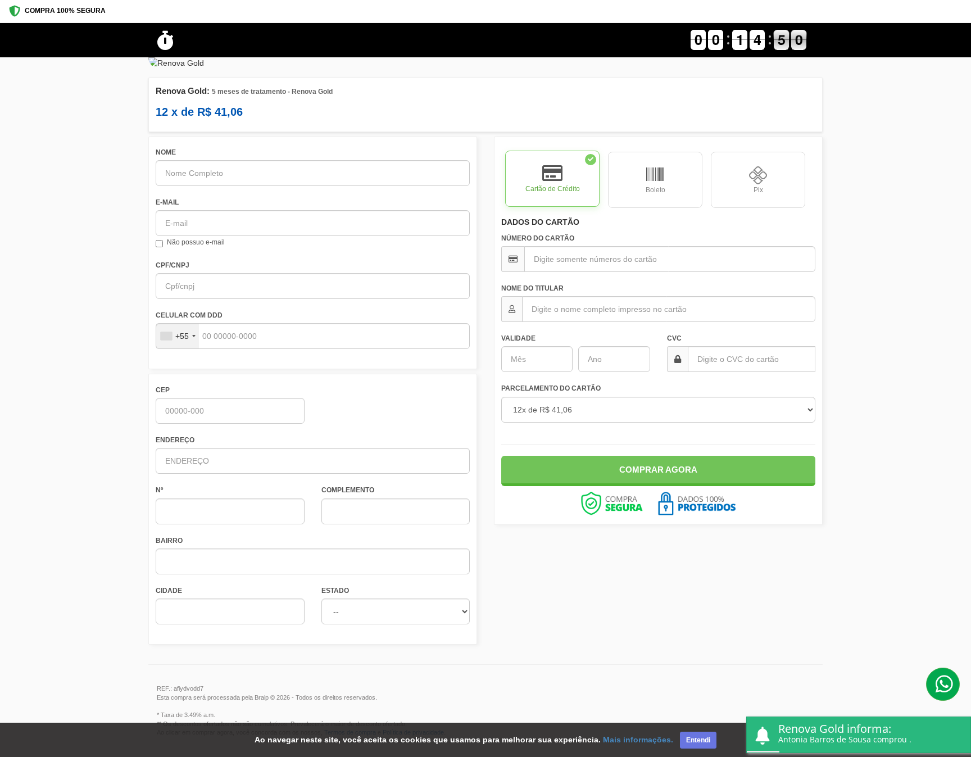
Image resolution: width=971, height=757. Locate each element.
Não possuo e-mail (196, 242)
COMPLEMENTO (347, 490)
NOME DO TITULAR (532, 288)
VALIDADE (518, 338)
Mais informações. (638, 739)
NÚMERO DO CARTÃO (537, 238)
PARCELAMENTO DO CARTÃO (551, 388)
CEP (163, 390)
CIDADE (169, 591)
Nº (159, 490)
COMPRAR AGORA (658, 469)
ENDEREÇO (175, 440)
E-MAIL (167, 202)
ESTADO (335, 591)
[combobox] (177, 336)
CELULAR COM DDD (189, 315)
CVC (674, 338)
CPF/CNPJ (172, 265)
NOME (166, 152)
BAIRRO (169, 541)
